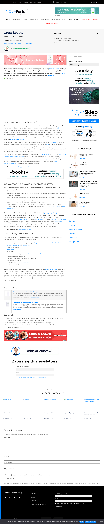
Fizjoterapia (16, 19)
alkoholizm (10, 249)
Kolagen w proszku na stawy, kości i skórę (25, 302)
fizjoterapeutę (24, 219)
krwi (47, 144)
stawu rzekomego (51, 269)
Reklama (26, 2)
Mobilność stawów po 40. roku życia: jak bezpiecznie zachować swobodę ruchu (88, 183)
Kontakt (14, 2)
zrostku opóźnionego (17, 139)
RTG (63, 73)
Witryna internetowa (10, 468)
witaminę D (51, 206)
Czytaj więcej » (82, 158)
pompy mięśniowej (50, 213)
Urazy (25, 19)
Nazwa (6, 456)
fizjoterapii (51, 75)
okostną (53, 142)
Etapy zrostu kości (24, 167)
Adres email (8, 462)
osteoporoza (25, 263)
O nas (20, 2)
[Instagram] (94, 2)
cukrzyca (36, 243)
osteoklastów (19, 156)
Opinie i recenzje (34, 19)
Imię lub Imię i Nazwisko (61, 494)
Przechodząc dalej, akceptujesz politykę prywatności (32, 377)
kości (58, 128)
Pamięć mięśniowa (49, 413)
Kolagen (72, 233)
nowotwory (25, 245)
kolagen (58, 206)
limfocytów (62, 154)
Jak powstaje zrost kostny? (64, 38)
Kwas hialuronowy (75, 229)
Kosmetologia (45, 19)
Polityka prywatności (90, 521)
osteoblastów (9, 156)
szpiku (14, 163)
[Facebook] (91, 2)
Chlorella (72, 225)
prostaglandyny (47, 159)
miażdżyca (42, 243)
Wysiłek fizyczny (69, 413)
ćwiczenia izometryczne (58, 219)
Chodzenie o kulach (24, 229)
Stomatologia (55, 19)
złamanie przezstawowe (47, 254)
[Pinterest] (98, 2)
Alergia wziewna (84, 193)
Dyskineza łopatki (84, 202)
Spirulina (72, 221)
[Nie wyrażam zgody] (101, 521)
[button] (98, 33)
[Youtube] (96, 2)
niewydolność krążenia (54, 243)
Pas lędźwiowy (83, 163)
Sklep (63, 19)
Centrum (70, 19)
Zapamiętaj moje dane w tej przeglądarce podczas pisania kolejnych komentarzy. (28, 475)
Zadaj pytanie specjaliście (35, 2)
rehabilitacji (39, 219)
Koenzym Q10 (74, 242)
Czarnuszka (73, 238)
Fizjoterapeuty (13, 493)
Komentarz (7, 437)
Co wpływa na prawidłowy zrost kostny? (68, 40)
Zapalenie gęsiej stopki (86, 154)
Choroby (8, 19)
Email (56, 498)
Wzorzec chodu (8, 413)
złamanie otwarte (33, 254)
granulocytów (44, 154)
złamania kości (54, 69)
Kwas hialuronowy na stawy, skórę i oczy (25, 292)
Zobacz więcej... (34, 297)
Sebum (25, 413)
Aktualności (84, 148)
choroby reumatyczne (14, 245)
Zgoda (81, 521)
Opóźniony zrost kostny (63, 43)
